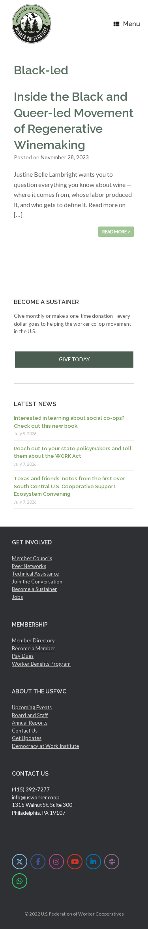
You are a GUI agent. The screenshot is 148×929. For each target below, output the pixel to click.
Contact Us (24, 730)
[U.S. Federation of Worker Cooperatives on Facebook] (38, 861)
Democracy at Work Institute (45, 746)
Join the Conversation (37, 581)
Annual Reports (29, 722)
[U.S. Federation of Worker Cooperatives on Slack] (112, 861)
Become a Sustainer (34, 589)
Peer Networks (29, 566)
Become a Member (33, 648)
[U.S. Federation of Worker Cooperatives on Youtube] (74, 861)
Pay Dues (23, 656)
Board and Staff (30, 715)
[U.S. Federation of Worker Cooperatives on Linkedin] (93, 861)
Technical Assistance (35, 573)
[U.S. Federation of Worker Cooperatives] (31, 23)
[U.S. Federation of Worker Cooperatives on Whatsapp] (19, 881)
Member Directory (33, 640)
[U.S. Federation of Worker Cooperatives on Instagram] (56, 861)
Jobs (17, 597)
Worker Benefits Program (41, 664)
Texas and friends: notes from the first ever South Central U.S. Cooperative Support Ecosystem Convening (69, 486)
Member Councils (32, 558)
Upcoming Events (32, 707)
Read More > (116, 231)
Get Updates (26, 738)
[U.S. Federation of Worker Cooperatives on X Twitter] (19, 861)
